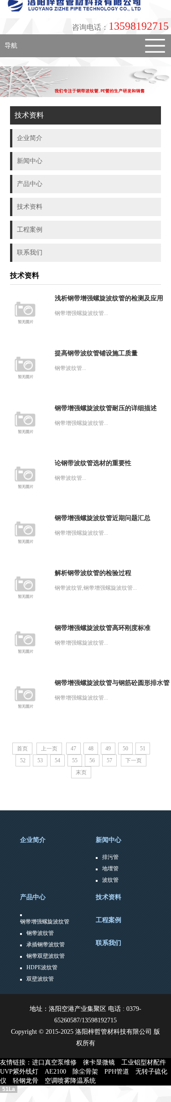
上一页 (49, 748)
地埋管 (110, 868)
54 (57, 760)
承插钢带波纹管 (45, 944)
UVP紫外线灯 (22, 1071)
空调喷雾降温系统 (73, 1080)
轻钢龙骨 (29, 1080)
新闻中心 (108, 839)
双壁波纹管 (40, 979)
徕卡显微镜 (102, 1062)
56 (92, 760)
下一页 (133, 760)
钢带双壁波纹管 (45, 956)
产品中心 (33, 897)
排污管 (110, 857)
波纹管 (110, 880)
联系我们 (108, 942)
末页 (81, 772)
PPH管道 (119, 1071)
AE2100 (59, 1071)
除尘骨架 (88, 1071)
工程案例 (108, 920)
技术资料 (108, 897)
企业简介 (33, 839)
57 (109, 760)
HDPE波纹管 (41, 967)
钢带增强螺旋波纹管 (44, 921)
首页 (22, 748)
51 (142, 748)
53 (40, 760)
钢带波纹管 (40, 933)
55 (75, 760)
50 (125, 748)
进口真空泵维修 (57, 1062)
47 (73, 748)
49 (108, 748)
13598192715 (120, 26)
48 (90, 748)
